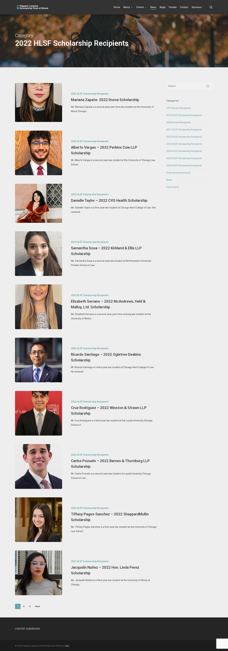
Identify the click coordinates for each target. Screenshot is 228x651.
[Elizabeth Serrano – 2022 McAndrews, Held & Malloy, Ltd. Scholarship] (38, 306)
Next (37, 606)
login (67, 646)
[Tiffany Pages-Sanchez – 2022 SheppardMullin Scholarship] (38, 519)
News (169, 180)
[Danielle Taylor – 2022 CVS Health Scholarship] (38, 203)
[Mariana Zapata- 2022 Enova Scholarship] (38, 102)
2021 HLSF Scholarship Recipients (184, 129)
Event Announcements (178, 172)
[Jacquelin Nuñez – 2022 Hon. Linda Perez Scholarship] (38, 572)
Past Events (172, 187)
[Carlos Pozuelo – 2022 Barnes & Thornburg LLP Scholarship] (38, 466)
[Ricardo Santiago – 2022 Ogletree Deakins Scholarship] (38, 360)
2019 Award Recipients (178, 108)
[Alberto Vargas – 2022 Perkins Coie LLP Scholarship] (38, 153)
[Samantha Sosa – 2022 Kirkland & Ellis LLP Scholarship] (38, 253)
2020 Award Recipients (178, 122)
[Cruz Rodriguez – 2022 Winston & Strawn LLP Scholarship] (38, 413)
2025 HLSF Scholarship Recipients (184, 158)
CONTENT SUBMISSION (27, 628)
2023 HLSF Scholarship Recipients (184, 144)
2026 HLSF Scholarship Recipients (184, 165)
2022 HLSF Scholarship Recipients (90, 93)
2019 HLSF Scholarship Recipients (184, 115)
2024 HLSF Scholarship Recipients (184, 151)
